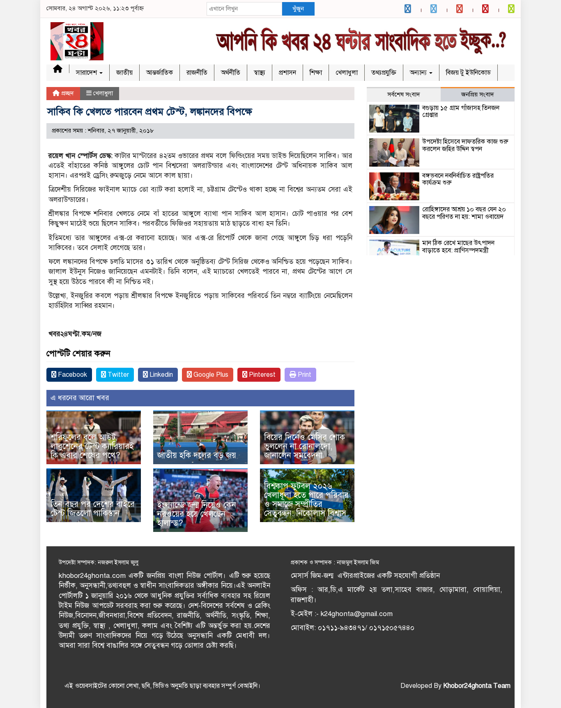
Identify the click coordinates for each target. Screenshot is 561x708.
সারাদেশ (87, 73)
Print (303, 375)
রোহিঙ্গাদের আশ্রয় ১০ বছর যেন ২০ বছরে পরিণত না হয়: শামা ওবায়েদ (464, 213)
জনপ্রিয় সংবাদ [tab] (477, 94)
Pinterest (261, 375)
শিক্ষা (316, 73)
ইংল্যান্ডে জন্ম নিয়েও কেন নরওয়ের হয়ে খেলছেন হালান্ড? (196, 514)
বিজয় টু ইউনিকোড (468, 73)
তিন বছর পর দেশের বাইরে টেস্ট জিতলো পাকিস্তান (93, 508)
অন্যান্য (419, 73)
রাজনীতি (196, 73)
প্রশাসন (287, 73)
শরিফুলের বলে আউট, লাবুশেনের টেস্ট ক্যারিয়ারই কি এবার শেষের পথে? (92, 446)
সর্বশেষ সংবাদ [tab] (403, 94)
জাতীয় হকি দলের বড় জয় (196, 455)
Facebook (71, 375)
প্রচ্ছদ (67, 93)
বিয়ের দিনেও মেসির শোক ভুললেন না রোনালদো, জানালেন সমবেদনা (304, 446)
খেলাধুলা (347, 73)
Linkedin (160, 375)
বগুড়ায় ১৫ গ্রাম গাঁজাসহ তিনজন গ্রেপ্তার (460, 111)
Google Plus (210, 375)
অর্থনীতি (230, 73)
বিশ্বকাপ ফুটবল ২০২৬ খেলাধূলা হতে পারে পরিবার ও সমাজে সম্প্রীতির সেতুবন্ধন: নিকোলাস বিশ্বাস (306, 499)
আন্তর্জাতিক (159, 73)
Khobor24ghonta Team (476, 686)
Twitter (117, 375)
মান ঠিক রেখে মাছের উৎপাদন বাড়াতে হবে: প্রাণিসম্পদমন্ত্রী (458, 246)
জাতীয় (124, 73)
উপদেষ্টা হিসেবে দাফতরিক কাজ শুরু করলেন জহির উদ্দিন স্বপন (465, 145)
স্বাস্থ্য (259, 73)
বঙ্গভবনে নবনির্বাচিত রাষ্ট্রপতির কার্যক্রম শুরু (458, 179)
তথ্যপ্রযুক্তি (383, 73)
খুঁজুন (298, 8)
